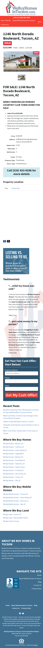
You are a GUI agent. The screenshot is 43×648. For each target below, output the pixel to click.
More (40, 22)
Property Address (12, 370)
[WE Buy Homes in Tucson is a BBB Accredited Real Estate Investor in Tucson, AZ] (13, 583)
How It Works (6, 20)
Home (39, 575)
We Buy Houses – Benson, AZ (13, 443)
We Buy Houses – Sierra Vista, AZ (14, 474)
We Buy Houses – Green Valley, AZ (15, 450)
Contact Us (5, 25)
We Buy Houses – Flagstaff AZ (13, 454)
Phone (7, 378)
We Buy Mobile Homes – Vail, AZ (14, 504)
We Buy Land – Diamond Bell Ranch (15, 518)
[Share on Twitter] (8, 241)
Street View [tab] (15, 188)
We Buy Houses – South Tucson (14, 467)
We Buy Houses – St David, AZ (13, 470)
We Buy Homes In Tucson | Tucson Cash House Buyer (21, 632)
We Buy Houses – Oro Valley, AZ (14, 460)
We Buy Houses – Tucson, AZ (13, 477)
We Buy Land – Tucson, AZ (12, 514)
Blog (39, 582)
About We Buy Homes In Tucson (24, 20)
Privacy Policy (36, 588)
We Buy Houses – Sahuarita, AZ (14, 464)
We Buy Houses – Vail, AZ (11, 480)
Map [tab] (6, 188)
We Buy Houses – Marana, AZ (13, 457)
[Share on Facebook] (4, 241)
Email (7, 385)
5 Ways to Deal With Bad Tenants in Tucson (18, 421)
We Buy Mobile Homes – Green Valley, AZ (17, 497)
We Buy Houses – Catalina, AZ (13, 447)
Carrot (36, 645)
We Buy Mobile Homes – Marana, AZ (15, 501)
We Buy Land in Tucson (11, 521)
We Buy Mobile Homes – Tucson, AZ (15, 494)
